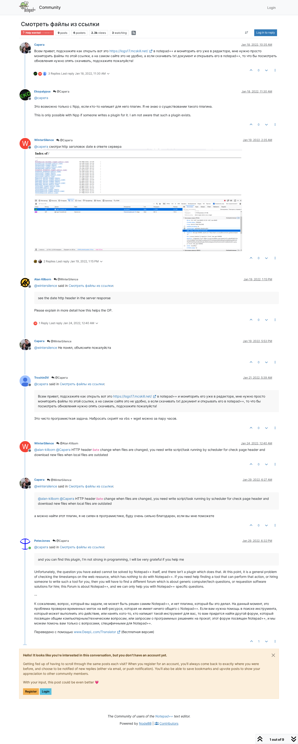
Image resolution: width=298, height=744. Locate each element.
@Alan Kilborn (68, 443)
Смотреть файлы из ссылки (91, 286)
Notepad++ (164, 716)
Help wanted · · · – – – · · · (39, 32)
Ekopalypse (42, 91)
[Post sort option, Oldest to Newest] (247, 32)
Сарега (39, 44)
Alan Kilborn (42, 279)
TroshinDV (41, 377)
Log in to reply (265, 32)
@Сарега (62, 91)
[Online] (27, 544)
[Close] (273, 655)
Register (31, 691)
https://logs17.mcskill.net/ (128, 51)
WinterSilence (44, 140)
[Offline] (27, 48)
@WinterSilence (67, 279)
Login (45, 691)
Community (50, 7)
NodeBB (145, 723)
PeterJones (42, 540)
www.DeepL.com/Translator (95, 632)
